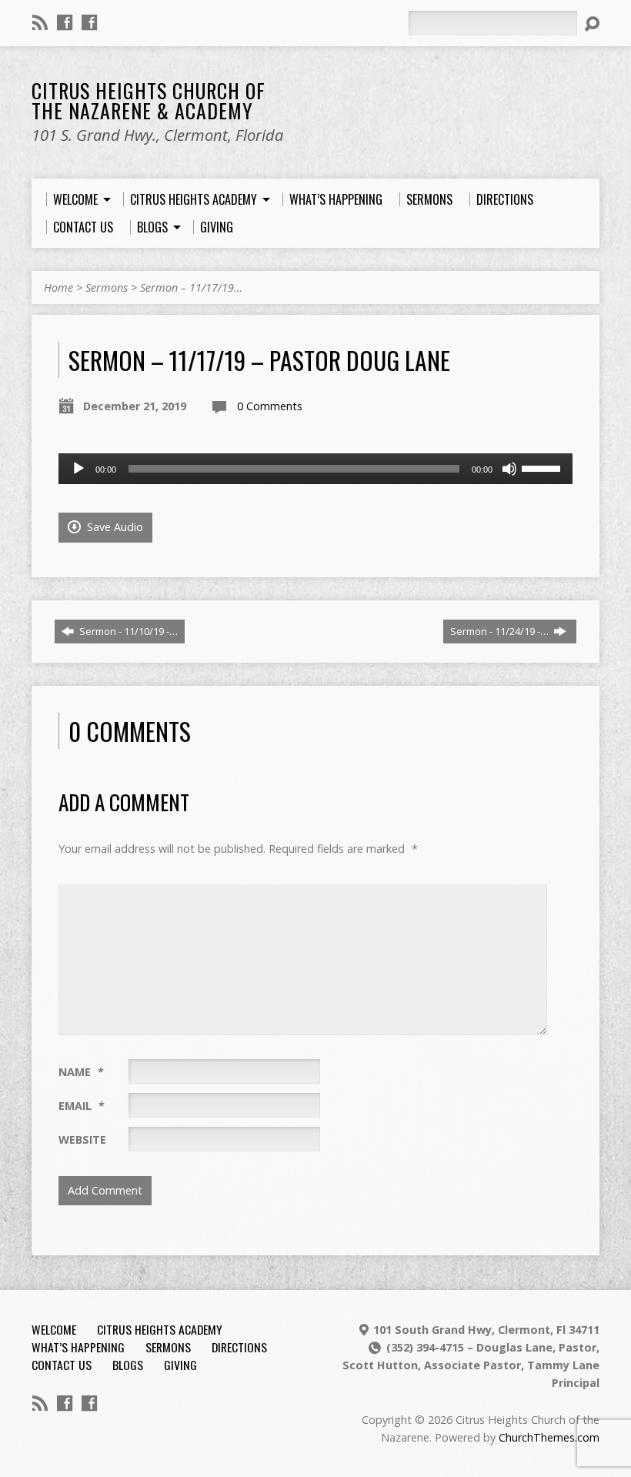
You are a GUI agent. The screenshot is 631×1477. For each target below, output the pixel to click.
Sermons (106, 287)
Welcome (54, 1329)
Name (81, 1071)
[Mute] (509, 468)
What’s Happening (78, 1347)
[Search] (591, 24)
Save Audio (113, 527)
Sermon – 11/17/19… (191, 287)
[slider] (543, 467)
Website (82, 1139)
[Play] (78, 468)
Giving (180, 1364)
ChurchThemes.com (549, 1437)
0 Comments (269, 406)
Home (58, 287)
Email (81, 1105)
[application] (315, 468)
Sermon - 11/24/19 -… (500, 631)
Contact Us (62, 1364)
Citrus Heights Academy (159, 1329)
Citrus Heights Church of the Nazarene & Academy (148, 100)
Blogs (127, 1364)
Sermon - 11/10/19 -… (127, 631)
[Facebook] (64, 22)
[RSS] (40, 22)
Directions (239, 1347)
